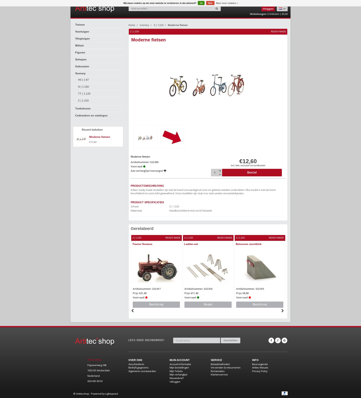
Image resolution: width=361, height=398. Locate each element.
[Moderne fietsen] (146, 137)
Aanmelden (230, 340)
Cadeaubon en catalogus (91, 115)
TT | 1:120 (84, 93)
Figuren (80, 52)
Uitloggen (175, 381)
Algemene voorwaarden (142, 371)
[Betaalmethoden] (285, 393)
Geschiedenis (136, 364)
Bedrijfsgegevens (138, 367)
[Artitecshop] (86, 8)
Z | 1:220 (83, 100)
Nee (210, 3)
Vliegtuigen (82, 38)
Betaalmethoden (220, 364)
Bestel (208, 304)
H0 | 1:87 (83, 79)
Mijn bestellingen (179, 367)
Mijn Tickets (176, 371)
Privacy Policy (260, 371)
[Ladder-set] (208, 268)
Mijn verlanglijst (178, 374)
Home (131, 25)
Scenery (80, 73)
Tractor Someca (142, 244)
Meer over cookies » (227, 3)
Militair (79, 45)
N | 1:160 (83, 86)
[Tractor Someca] (156, 268)
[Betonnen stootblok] (260, 268)
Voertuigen (82, 31)
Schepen (80, 59)
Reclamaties (218, 371)
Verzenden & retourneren (225, 367)
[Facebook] (271, 340)
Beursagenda (260, 364)
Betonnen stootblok (249, 244)
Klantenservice (219, 374)
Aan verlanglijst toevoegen (147, 170)
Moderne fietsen (178, 25)
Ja (201, 3)
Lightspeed (111, 393)
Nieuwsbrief (177, 378)
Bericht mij (156, 304)
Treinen (80, 24)
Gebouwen (82, 66)
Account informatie (180, 364)
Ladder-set (191, 244)
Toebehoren (83, 108)
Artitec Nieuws (260, 367)
